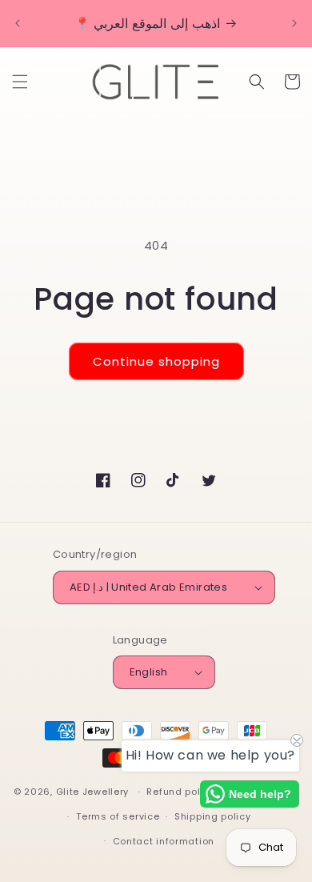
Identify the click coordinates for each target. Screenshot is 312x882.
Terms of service (117, 816)
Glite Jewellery (93, 791)
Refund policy (180, 791)
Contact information (163, 841)
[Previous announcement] (17, 23)
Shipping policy (212, 816)
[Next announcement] (294, 23)
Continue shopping (156, 361)
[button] (20, 81)
